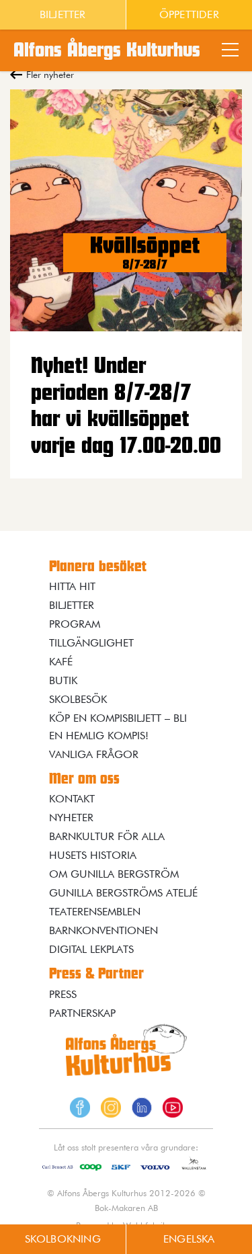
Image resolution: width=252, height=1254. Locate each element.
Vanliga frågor (93, 754)
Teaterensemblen (94, 911)
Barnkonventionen (103, 930)
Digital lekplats (91, 949)
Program (74, 624)
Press (63, 994)
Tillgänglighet (91, 642)
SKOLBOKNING (63, 1238)
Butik (63, 680)
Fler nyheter (50, 74)
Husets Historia (92, 855)
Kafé (61, 661)
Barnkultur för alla (107, 836)
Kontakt (72, 798)
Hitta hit (72, 586)
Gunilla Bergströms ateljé (123, 892)
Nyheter (71, 817)
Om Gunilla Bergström (114, 874)
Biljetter (63, 14)
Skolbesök (78, 699)
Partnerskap (82, 1013)
